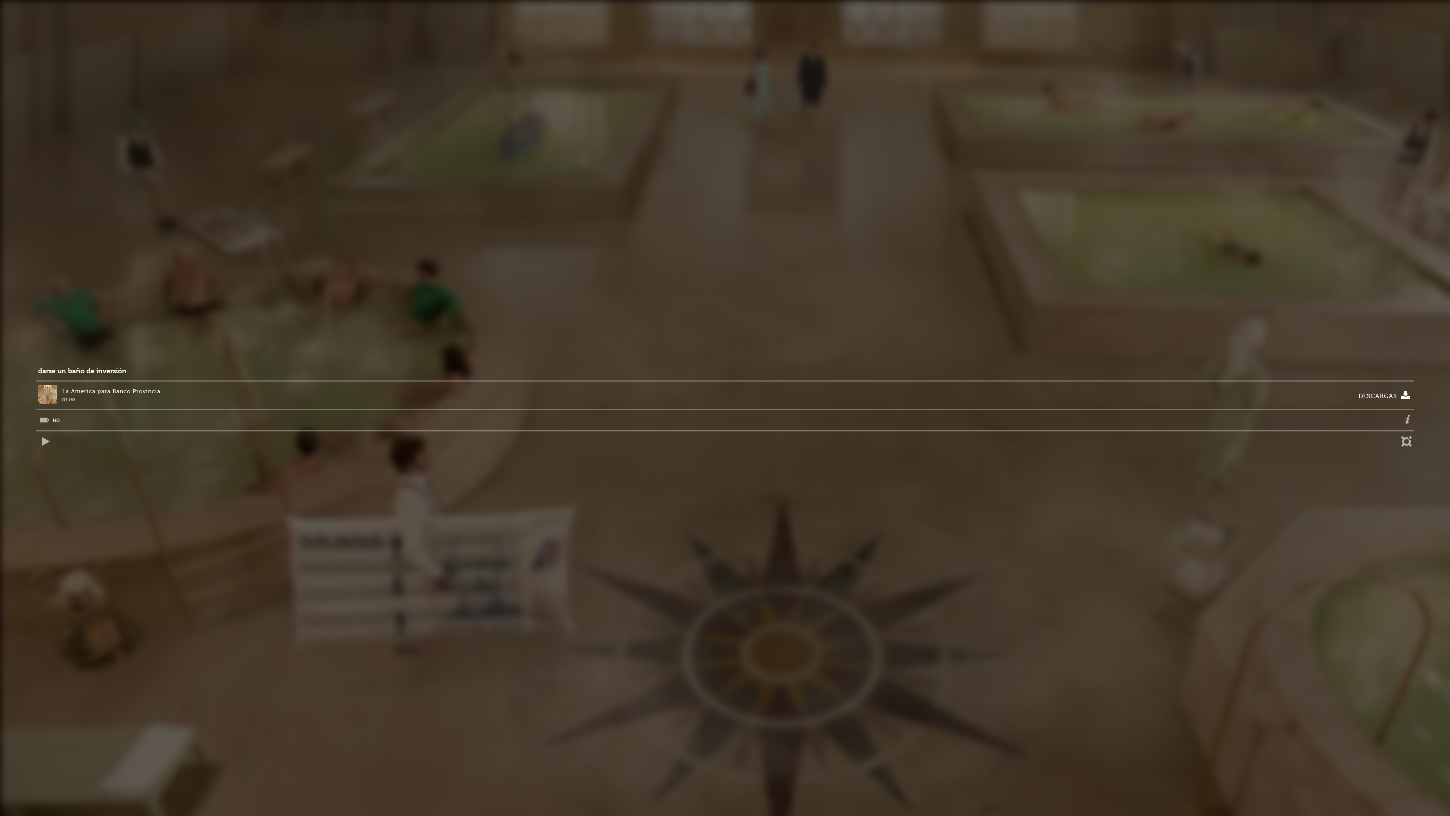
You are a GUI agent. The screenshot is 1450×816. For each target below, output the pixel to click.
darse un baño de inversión (82, 371)
